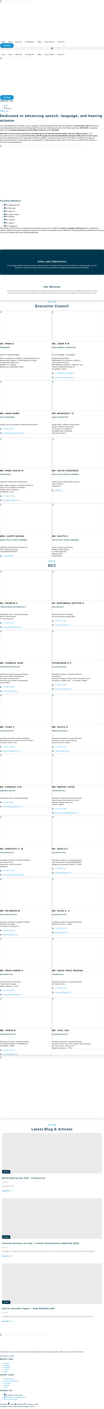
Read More (6, 1191)
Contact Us (60, 42)
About (10, 42)
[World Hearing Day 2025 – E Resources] (52, 1153)
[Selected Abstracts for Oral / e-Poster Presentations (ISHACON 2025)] (52, 1218)
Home (3, 42)
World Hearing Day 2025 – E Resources (23, 1178)
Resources (18, 42)
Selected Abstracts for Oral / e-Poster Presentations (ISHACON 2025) (40, 1243)
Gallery (39, 42)
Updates (6, 1171)
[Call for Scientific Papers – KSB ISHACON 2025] (52, 1283)
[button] (52, 48)
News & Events (49, 42)
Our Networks (29, 42)
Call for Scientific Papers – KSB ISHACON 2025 (28, 1308)
